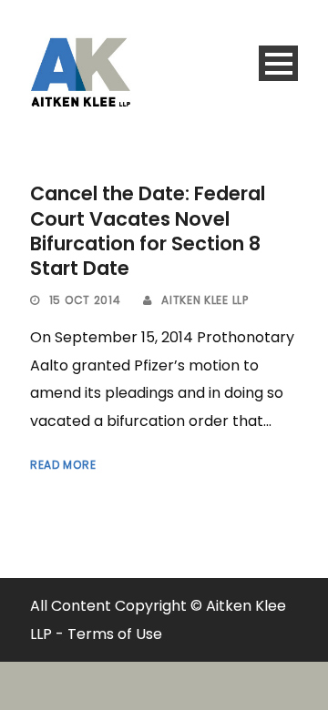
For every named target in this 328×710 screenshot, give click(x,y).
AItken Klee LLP (205, 300)
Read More (63, 464)
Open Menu (278, 63)
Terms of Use (114, 634)
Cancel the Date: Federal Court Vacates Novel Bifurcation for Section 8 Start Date (147, 230)
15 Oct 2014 (85, 300)
